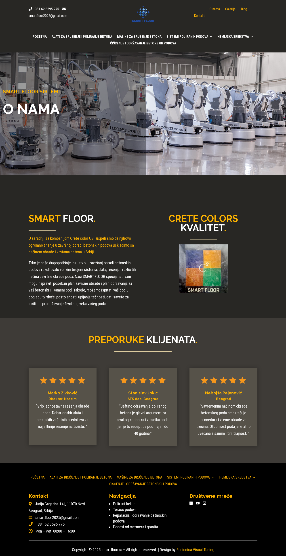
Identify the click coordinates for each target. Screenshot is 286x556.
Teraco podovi (124, 509)
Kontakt (199, 16)
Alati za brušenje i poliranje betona (82, 37)
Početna (40, 37)
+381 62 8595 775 (46, 9)
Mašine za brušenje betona (139, 37)
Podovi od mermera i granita (135, 527)
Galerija (230, 9)
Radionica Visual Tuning (195, 549)
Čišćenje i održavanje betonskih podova (143, 43)
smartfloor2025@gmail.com (48, 16)
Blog (244, 9)
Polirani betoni (124, 503)
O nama (215, 9)
